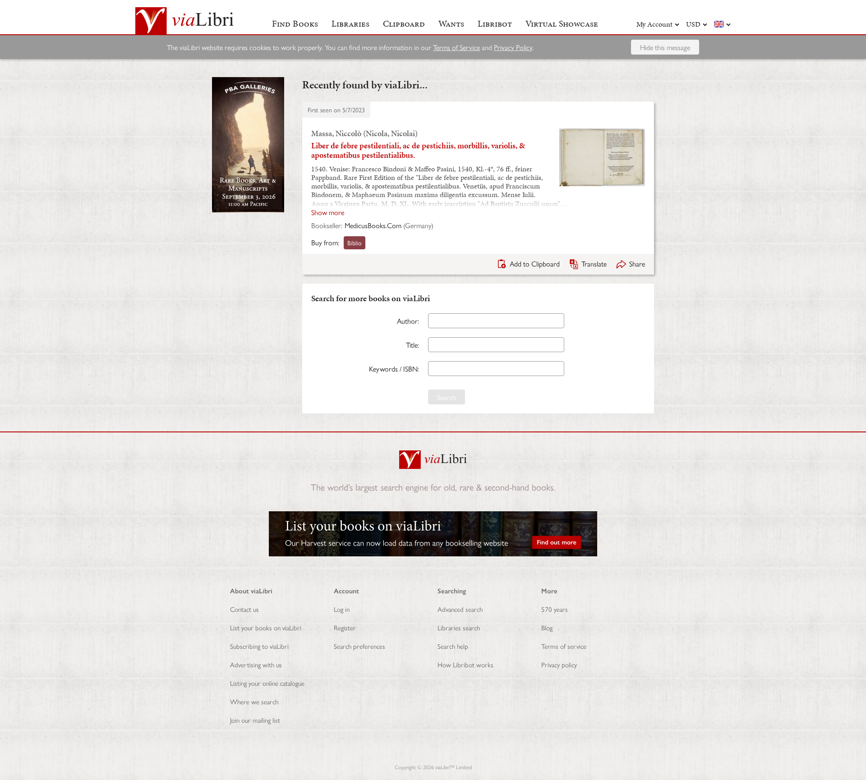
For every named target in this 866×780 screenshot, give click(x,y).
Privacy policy (559, 664)
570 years (554, 609)
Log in (342, 609)
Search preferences (359, 646)
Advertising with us (256, 664)
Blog (547, 627)
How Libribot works (465, 664)
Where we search (254, 701)
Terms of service (563, 646)
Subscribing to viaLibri (259, 646)
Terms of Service (456, 47)
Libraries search (459, 627)
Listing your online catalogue (267, 683)
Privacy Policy (513, 47)
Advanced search (460, 609)
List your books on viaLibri (265, 627)
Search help (453, 646)
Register (345, 627)
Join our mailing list (255, 720)
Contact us (244, 609)
